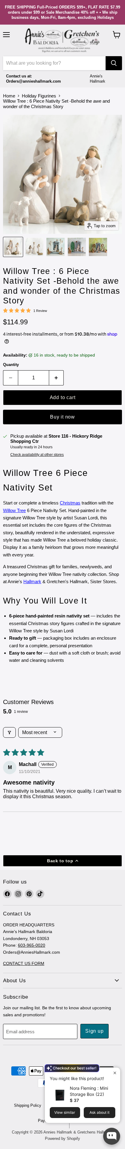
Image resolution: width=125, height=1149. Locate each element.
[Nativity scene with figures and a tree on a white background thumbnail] (76, 247)
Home (9, 95)
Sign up (94, 1031)
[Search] (114, 63)
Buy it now (62, 416)
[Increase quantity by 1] (56, 377)
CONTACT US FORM (23, 963)
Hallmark (32, 581)
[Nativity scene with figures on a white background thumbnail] (34, 247)
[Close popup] (114, 1072)
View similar (64, 1112)
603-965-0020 (31, 945)
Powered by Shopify (62, 1138)
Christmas (70, 502)
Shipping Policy (27, 1105)
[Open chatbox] (111, 1136)
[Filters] (9, 732)
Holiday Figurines (39, 95)
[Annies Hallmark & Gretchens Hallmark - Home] (62, 40)
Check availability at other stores (37, 455)
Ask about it (100, 1112)
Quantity (11, 364)
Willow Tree (14, 510)
